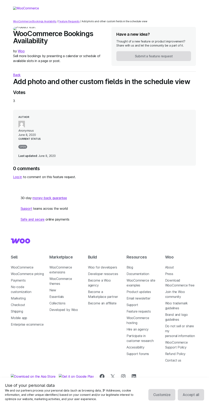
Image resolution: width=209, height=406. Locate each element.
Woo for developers (102, 267)
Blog (130, 267)
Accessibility (136, 347)
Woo (21, 51)
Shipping (17, 311)
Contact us (173, 360)
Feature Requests (69, 21)
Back (17, 75)
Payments (18, 280)
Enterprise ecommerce (27, 324)
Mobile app (19, 318)
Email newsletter (138, 298)
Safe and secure (32, 219)
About (169, 267)
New (52, 290)
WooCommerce (22, 267)
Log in (17, 177)
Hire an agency (138, 329)
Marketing (18, 298)
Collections (57, 303)
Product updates (139, 292)
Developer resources (103, 274)
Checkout (18, 305)
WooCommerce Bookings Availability (35, 21)
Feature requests (139, 311)
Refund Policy (175, 354)
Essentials (56, 297)
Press (169, 274)
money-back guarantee (49, 198)
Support (26, 208)
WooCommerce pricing (27, 274)
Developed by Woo (63, 310)
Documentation (138, 274)
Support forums (138, 354)
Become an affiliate (102, 303)
